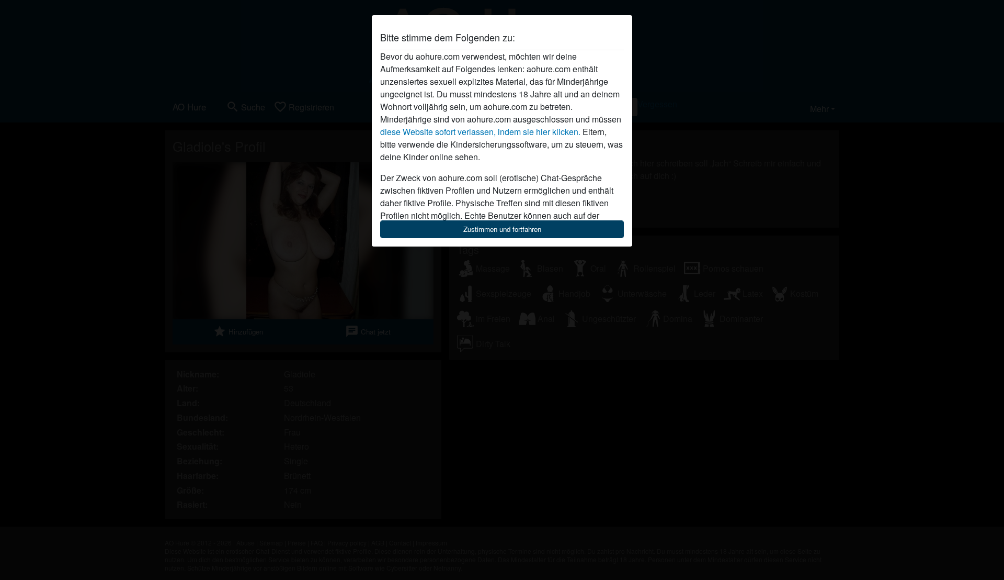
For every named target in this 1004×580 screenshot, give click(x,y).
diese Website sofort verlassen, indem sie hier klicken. (480, 132)
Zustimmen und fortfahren (502, 229)
